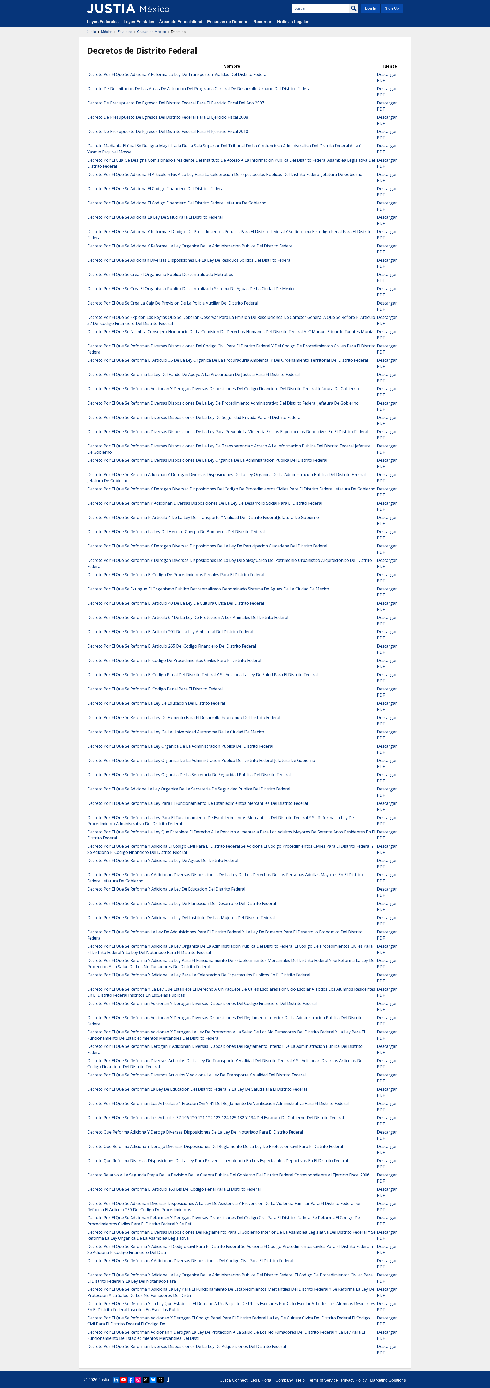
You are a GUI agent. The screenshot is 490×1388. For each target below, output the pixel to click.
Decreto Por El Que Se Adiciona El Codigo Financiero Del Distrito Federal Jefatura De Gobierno (176, 203)
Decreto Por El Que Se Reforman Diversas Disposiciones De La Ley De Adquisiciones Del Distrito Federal (186, 1346)
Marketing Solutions (388, 1380)
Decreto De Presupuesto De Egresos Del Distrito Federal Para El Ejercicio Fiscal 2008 (167, 117)
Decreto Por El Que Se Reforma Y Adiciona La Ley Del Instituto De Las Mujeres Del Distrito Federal (181, 917)
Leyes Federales (103, 22)
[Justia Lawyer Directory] (168, 1380)
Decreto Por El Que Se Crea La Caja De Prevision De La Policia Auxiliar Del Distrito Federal (172, 303)
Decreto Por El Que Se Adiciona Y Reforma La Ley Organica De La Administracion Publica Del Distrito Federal (190, 246)
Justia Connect (233, 1380)
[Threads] (146, 1380)
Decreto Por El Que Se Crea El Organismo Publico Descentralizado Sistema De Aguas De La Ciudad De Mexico (191, 288)
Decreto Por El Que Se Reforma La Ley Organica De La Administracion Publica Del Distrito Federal (180, 746)
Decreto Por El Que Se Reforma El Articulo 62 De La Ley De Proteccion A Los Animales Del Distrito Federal (187, 617)
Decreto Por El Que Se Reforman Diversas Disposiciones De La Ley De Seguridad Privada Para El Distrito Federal (194, 417)
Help (300, 1380)
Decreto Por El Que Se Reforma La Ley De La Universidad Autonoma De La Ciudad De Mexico (175, 732)
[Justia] (111, 8)
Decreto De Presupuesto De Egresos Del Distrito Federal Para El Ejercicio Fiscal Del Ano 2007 (175, 103)
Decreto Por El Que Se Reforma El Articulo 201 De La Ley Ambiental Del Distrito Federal (170, 632)
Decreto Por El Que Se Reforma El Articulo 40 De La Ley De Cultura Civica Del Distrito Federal (175, 603)
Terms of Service (323, 1380)
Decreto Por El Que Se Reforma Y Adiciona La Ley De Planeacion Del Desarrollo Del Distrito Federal (181, 903)
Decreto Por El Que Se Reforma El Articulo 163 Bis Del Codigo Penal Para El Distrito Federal (174, 1189)
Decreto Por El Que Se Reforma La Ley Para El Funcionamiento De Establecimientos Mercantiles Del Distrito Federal (197, 803)
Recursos (262, 22)
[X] (160, 1380)
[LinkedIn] (116, 1380)
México (107, 32)
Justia (91, 32)
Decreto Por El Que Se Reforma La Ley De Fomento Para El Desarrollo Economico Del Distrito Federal (183, 717)
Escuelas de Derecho (228, 22)
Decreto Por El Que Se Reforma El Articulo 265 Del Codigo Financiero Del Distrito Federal (171, 646)
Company (284, 1380)
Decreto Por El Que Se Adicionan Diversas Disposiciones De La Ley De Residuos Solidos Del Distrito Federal (189, 260)
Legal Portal (261, 1380)
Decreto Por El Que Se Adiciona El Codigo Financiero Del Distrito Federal (155, 188)
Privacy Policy (354, 1380)
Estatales (124, 32)
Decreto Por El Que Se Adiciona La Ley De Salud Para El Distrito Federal (155, 217)
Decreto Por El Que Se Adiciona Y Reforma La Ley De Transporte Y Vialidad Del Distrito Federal (177, 74)
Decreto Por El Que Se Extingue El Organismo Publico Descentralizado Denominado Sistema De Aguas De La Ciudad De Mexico (208, 589)
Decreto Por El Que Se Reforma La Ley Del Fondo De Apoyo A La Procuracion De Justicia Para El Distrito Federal (193, 374)
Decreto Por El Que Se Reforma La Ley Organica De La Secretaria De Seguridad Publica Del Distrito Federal (189, 774)
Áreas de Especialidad (180, 22)
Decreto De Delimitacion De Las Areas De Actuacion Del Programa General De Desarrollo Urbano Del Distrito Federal (199, 88)
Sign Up (392, 8)
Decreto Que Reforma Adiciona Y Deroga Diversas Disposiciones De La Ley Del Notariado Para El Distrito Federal (195, 1132)
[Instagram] (138, 1380)
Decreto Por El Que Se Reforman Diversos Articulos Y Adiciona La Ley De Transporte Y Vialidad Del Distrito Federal (196, 1075)
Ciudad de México (151, 32)
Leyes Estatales (139, 22)
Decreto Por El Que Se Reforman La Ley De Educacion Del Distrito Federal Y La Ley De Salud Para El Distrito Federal (197, 1089)
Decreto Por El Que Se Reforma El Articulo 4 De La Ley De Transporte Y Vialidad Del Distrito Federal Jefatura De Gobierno (203, 517)
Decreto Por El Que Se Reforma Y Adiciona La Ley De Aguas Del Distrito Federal (162, 860)
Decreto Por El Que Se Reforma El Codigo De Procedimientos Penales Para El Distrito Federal (175, 574)
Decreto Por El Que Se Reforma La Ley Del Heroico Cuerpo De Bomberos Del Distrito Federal (176, 531)
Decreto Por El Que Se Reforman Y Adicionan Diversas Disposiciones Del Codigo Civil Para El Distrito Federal (190, 1260)
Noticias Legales (293, 22)
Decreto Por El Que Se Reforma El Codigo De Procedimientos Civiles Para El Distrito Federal (174, 660)
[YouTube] (123, 1380)
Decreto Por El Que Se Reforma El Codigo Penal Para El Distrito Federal (155, 689)
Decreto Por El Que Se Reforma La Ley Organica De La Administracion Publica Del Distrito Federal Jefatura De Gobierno (201, 760)
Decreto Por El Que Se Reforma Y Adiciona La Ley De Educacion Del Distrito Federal (166, 889)
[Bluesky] (153, 1380)
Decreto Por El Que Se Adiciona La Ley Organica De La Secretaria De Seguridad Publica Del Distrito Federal (188, 789)
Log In (370, 8)
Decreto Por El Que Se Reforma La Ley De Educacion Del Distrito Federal (156, 703)
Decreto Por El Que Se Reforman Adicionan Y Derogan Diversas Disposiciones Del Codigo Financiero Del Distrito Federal (202, 1003)
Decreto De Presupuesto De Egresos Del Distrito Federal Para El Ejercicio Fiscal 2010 (167, 131)
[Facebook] (131, 1380)
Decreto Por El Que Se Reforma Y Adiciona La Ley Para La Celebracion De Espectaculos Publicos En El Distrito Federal (198, 975)
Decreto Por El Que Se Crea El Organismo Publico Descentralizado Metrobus (160, 274)
